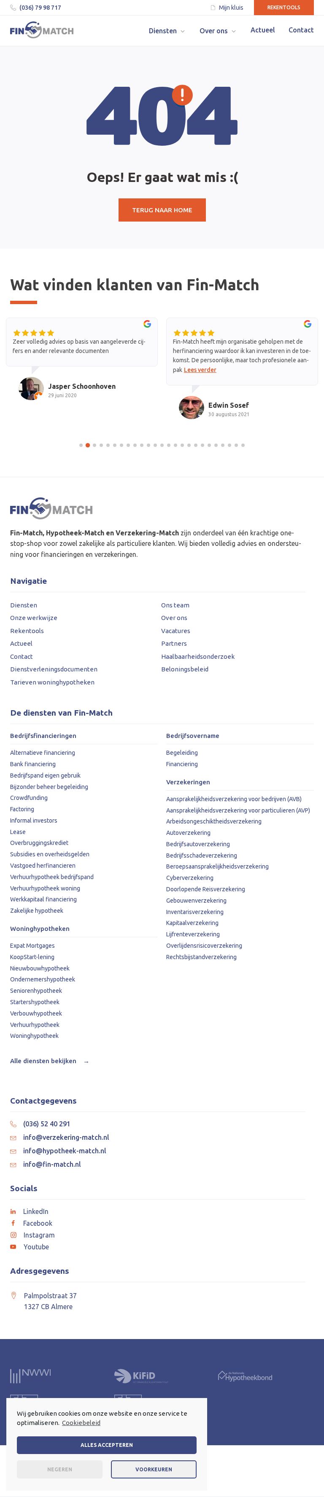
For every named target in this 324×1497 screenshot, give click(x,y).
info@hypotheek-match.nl (64, 1150)
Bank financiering (33, 764)
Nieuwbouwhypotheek (40, 968)
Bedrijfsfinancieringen (43, 735)
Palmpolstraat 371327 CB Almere (50, 1301)
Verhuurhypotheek (34, 1024)
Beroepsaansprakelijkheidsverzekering (217, 866)
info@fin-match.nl (52, 1164)
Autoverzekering (188, 832)
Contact (21, 656)
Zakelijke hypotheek (36, 910)
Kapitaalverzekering (192, 923)
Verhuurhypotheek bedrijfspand (52, 877)
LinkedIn (36, 1211)
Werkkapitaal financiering (43, 899)
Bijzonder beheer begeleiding (49, 786)
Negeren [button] (59, 1469)
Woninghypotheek (34, 1035)
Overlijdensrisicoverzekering (204, 945)
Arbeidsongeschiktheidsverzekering (214, 821)
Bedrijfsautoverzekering (198, 844)
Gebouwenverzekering (196, 900)
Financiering (182, 764)
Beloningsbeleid (184, 669)
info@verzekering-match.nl (66, 1137)
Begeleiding (182, 752)
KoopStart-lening (32, 957)
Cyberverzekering (189, 877)
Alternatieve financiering (42, 752)
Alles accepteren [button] (107, 1445)
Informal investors (33, 820)
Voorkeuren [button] (153, 1469)
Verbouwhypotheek (36, 1013)
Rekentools (283, 7)
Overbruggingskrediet (39, 842)
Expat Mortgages (32, 945)
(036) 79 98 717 (40, 8)
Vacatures (175, 630)
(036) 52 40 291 (46, 1123)
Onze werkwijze (33, 617)
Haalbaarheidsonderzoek (198, 656)
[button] (167, 31)
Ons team (175, 605)
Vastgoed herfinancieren (43, 865)
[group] (82, 367)
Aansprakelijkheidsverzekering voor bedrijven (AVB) (234, 799)
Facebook (37, 1223)
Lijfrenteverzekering (193, 934)
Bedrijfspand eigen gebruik (45, 775)
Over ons (174, 617)
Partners (174, 643)
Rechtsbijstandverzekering (201, 957)
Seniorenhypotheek (36, 990)
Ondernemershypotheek (42, 979)
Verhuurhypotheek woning (45, 888)
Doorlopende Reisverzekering (205, 889)
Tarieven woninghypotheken (52, 682)
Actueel (21, 643)
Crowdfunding (29, 797)
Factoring (22, 809)
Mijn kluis (231, 8)
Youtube (36, 1246)
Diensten (23, 605)
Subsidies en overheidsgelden (49, 854)
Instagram (39, 1235)
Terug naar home (162, 210)
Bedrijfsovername (192, 735)
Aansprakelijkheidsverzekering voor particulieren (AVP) (238, 810)
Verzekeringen (188, 782)
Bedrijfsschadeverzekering (201, 855)
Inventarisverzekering (195, 912)
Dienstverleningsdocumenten (53, 669)
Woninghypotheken (40, 928)
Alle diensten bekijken (49, 1060)
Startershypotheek (34, 1002)
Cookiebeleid (81, 1422)
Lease (18, 832)
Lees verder (200, 369)
